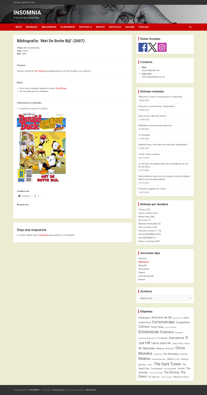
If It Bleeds (162, 338)
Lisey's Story (177, 343)
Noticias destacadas (147, 223)
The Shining (39, 71)
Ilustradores (176, 338)
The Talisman (154, 377)
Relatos (144, 358)
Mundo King (143, 216)
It (186, 337)
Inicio (18, 27)
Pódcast (144, 27)
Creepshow (183, 322)
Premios (184, 354)
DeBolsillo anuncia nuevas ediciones (155, 125)
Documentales (170, 327)
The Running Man (156, 373)
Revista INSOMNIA (146, 234)
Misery (187, 343)
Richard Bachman (159, 359)
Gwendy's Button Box (147, 338)
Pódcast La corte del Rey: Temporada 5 (156, 106)
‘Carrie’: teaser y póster (149, 154)
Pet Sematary (171, 353)
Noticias (84, 27)
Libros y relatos (145, 213)
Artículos (115, 27)
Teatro (150, 365)
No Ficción (169, 348)
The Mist (181, 368)
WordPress (91, 390)
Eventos (167, 332)
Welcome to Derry (181, 377)
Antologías (144, 317)
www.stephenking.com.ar (153, 77)
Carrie (186, 317)
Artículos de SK (161, 317)
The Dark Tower (167, 364)
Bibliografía (49, 27)
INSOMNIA (27, 12)
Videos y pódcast (146, 241)
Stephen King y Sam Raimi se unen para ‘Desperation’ (162, 144)
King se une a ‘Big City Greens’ (152, 116)
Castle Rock (144, 322)
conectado (43, 235)
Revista (100, 27)
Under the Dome (166, 377)
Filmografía (68, 27)
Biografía (31, 27)
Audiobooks (177, 318)
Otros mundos (145, 227)
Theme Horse (58, 390)
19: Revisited (144, 135)
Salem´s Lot (173, 359)
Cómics (142, 209)
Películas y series (146, 230)
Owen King (158, 354)
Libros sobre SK (161, 343)
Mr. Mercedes (146, 348)
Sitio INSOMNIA (145, 237)
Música (160, 348)
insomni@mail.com (151, 70)
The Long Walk (170, 369)
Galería (129, 27)
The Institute (156, 368)
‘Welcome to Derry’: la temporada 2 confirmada (160, 97)
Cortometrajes (163, 322)
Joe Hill (144, 343)
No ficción (143, 220)
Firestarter (179, 333)
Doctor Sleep (157, 327)
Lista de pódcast (146, 276)
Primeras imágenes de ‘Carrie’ (152, 189)
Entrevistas (148, 331)
